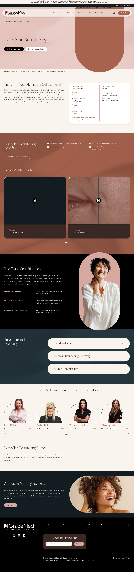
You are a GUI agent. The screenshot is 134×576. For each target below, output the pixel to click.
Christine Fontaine (78, 425)
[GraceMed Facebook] (19, 535)
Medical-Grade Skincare (110, 100)
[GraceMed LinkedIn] (24, 535)
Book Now (124, 13)
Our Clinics (61, 71)
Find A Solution (58, 13)
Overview (7, 71)
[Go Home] (14, 13)
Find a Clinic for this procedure (17, 157)
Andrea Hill (42, 425)
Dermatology (106, 98)
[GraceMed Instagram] (14, 535)
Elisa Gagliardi (108, 425)
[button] (66, 242)
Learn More (10, 505)
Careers (124, 525)
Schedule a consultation (36, 49)
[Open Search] (114, 13)
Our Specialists (51, 71)
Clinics (80, 13)
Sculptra (105, 89)
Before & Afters (93, 13)
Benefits (14, 71)
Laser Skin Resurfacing (16, 232)
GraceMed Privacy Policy (121, 558)
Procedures (70, 13)
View (128, 5)
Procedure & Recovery (38, 71)
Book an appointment (14, 49)
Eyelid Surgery (107, 93)
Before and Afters (86, 525)
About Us (104, 13)
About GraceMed (107, 525)
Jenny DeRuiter (11, 425)
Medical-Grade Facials (109, 96)
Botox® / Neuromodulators (111, 91)
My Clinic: (119, 5)
